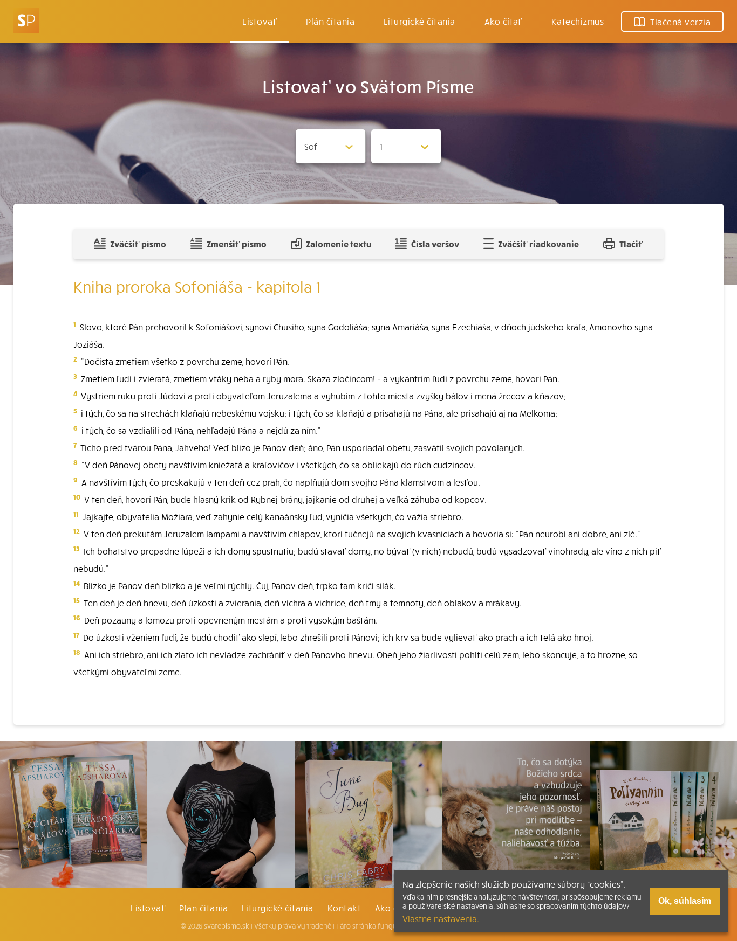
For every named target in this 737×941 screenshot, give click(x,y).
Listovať (259, 21)
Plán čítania (203, 907)
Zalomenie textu (338, 243)
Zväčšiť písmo (138, 243)
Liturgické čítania (419, 21)
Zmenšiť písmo (237, 243)
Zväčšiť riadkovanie (538, 243)
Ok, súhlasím (684, 900)
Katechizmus (577, 21)
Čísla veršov (435, 243)
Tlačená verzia (680, 21)
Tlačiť (631, 243)
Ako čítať (503, 21)
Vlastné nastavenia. (440, 918)
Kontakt (344, 907)
